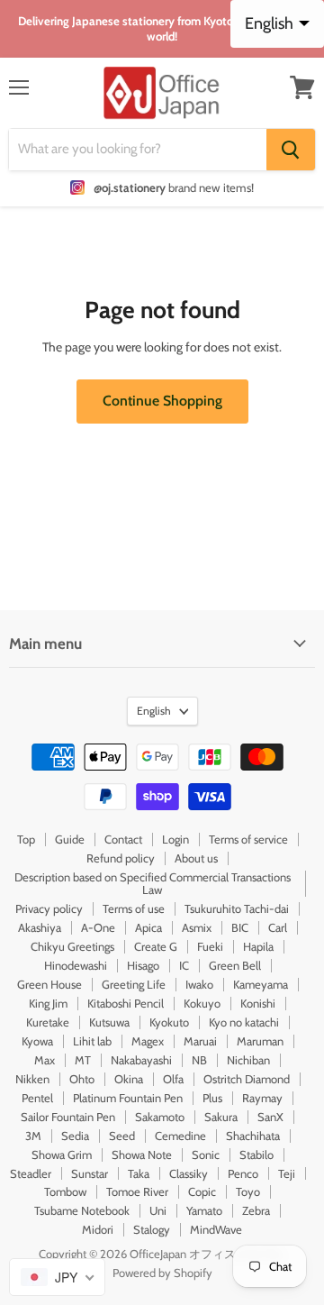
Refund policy (120, 858)
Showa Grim (62, 1154)
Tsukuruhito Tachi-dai (236, 908)
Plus (212, 1098)
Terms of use (134, 908)
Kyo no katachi (244, 1022)
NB (199, 1060)
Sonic (206, 1154)
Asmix (197, 927)
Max (44, 1060)
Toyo (248, 1191)
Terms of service (248, 839)
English (154, 710)
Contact (123, 839)
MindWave (216, 1229)
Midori (97, 1229)
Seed (122, 1135)
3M (33, 1135)
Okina (128, 1079)
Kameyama (260, 984)
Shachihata (253, 1135)
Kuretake (47, 1022)
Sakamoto (159, 1116)
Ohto (81, 1079)
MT (83, 1060)
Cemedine (180, 1135)
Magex (147, 1041)
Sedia (75, 1135)
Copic (202, 1191)
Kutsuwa (109, 1022)
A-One (98, 927)
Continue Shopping (162, 400)
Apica (148, 927)
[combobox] (57, 1277)
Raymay (262, 1098)
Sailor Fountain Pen (68, 1116)
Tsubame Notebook (82, 1210)
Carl (277, 927)
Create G (155, 946)
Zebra (256, 1210)
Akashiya (39, 927)
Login (175, 839)
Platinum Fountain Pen (128, 1098)
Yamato (204, 1210)
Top (26, 839)
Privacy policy (49, 908)
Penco (243, 1173)
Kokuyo (202, 1003)
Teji (286, 1173)
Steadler (30, 1173)
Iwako (199, 984)
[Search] (290, 149)
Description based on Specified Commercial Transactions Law (152, 884)
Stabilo (256, 1154)
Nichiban (248, 1060)
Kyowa (37, 1041)
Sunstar (89, 1173)
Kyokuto (169, 1022)
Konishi (257, 1003)
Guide (70, 839)
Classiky (188, 1173)
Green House (49, 984)
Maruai (200, 1041)
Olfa (173, 1079)
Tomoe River (137, 1191)
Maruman (260, 1041)
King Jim (48, 1003)
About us (196, 858)
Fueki (210, 946)
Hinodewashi (75, 965)
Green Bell (235, 965)
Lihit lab (92, 1041)
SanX (270, 1116)
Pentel (37, 1098)
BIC (239, 927)
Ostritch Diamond (246, 1079)
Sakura (221, 1116)
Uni (157, 1210)
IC (184, 965)
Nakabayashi (141, 1060)
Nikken (32, 1079)
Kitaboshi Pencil (125, 1003)
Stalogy (151, 1229)
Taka (138, 1173)
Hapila (258, 946)
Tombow (65, 1191)
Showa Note (142, 1154)
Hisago (143, 965)
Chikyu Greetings (72, 946)
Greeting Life (134, 984)
